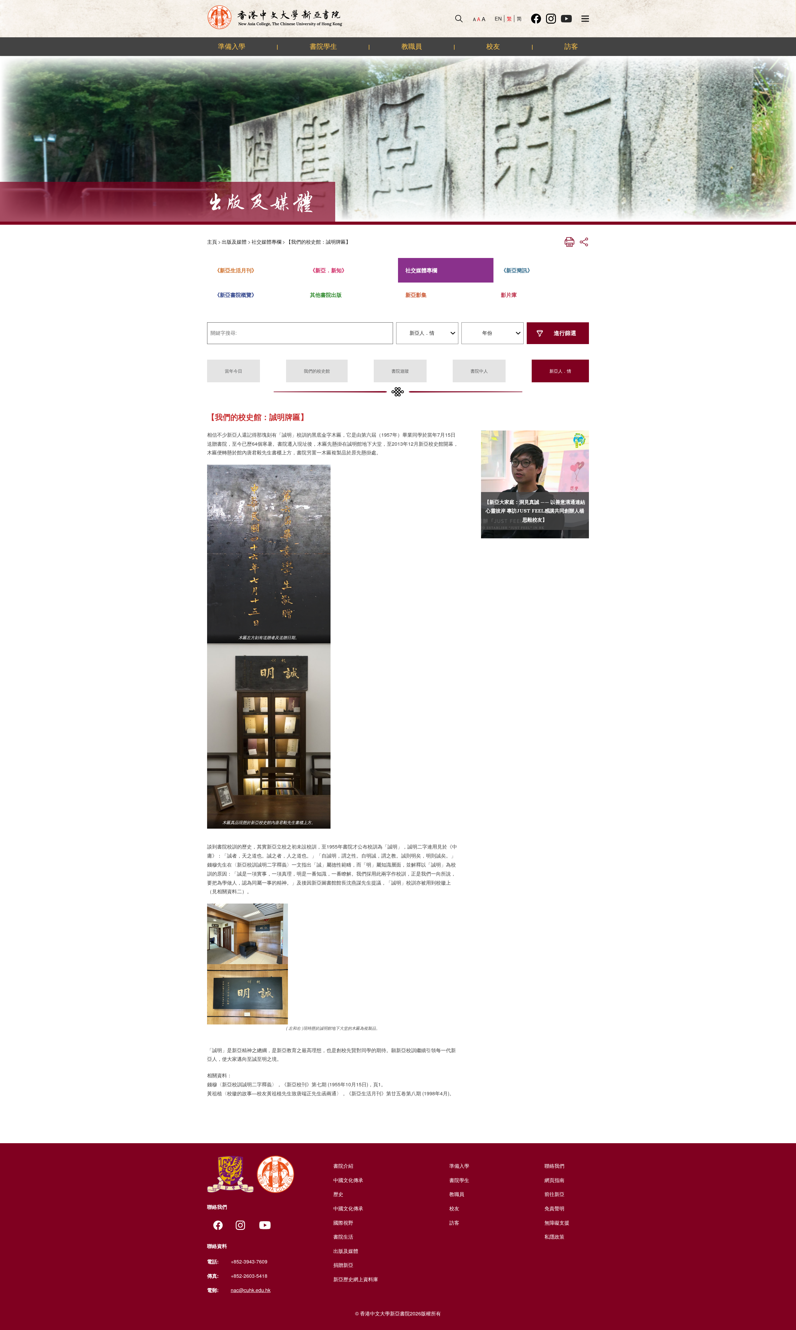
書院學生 (323, 46)
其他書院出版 (326, 294)
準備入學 (231, 46)
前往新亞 (554, 1194)
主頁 (212, 241)
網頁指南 (554, 1180)
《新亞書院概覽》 (236, 294)
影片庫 (509, 294)
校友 (493, 46)
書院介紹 (343, 1165)
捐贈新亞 (343, 1264)
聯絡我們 (554, 1165)
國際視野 (343, 1222)
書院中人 (479, 371)
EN (498, 18)
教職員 (411, 46)
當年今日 (233, 371)
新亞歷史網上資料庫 (355, 1279)
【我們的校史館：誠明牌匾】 (318, 241)
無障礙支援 (556, 1222)
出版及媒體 (234, 241)
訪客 (571, 46)
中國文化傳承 (348, 1180)
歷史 (338, 1194)
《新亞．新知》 (328, 270)
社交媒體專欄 (266, 241)
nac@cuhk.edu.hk (251, 1290)
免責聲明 (554, 1208)
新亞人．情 (560, 371)
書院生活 (343, 1236)
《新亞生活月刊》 (236, 270)
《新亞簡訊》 (517, 270)
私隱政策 (554, 1236)
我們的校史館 (317, 371)
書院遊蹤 (400, 371)
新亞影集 (416, 294)
